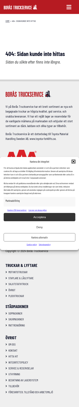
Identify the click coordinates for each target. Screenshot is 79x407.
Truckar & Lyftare (21, 265)
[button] (73, 161)
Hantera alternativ (39, 237)
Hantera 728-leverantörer (17, 210)
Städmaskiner (17, 306)
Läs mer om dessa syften (37, 210)
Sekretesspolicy (45, 244)
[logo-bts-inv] (21, 6)
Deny (39, 227)
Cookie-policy (32, 244)
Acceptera (39, 217)
